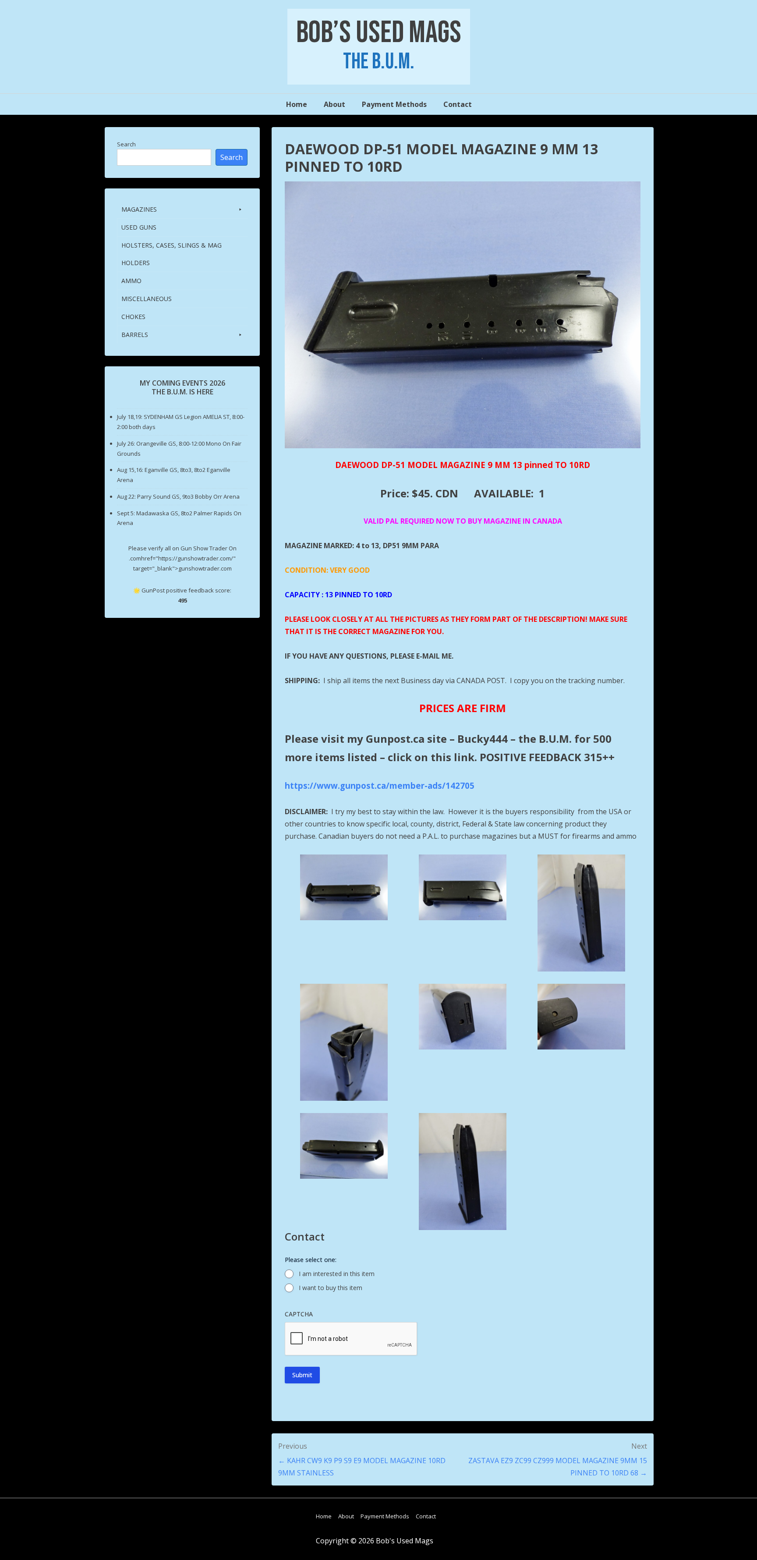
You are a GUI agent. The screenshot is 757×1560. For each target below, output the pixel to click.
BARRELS (134, 334)
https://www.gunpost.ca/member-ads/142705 (379, 785)
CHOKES (133, 316)
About (334, 104)
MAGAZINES (139, 209)
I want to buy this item (330, 1287)
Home (296, 104)
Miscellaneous (146, 298)
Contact (457, 104)
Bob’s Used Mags (378, 32)
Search (126, 144)
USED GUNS (138, 227)
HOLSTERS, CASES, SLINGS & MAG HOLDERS (171, 254)
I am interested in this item (337, 1273)
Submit (302, 1375)
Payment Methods (394, 104)
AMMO (131, 281)
